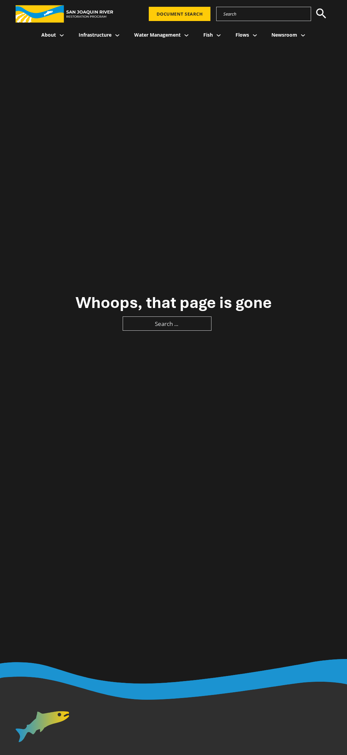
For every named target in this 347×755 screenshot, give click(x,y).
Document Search (180, 14)
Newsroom (284, 35)
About (48, 35)
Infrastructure (95, 35)
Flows (242, 35)
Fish (208, 35)
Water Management (157, 35)
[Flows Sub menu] (254, 35)
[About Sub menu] (61, 35)
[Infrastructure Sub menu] (117, 35)
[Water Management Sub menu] (186, 35)
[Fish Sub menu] (218, 35)
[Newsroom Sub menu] (303, 35)
